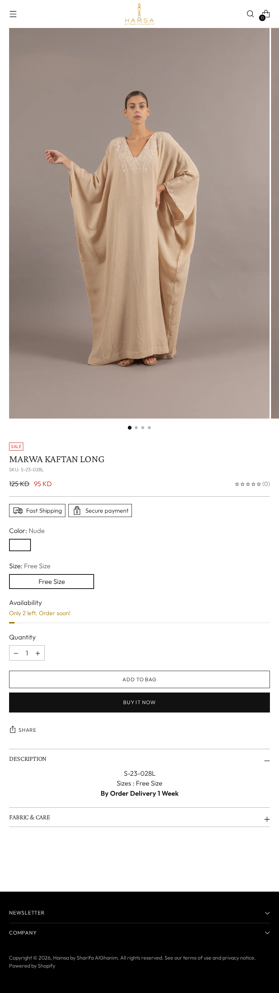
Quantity (22, 637)
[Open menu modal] (12, 14)
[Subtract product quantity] (37, 653)
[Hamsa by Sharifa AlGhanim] (139, 14)
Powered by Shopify (32, 965)
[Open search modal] (250, 14)
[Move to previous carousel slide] (247, 867)
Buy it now (139, 702)
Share (27, 730)
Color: (27, 530)
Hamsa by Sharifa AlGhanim (85, 957)
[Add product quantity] (16, 653)
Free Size (52, 581)
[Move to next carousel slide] (264, 866)
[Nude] (20, 545)
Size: (29, 566)
